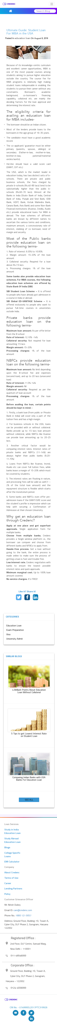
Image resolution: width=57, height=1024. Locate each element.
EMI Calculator (11, 861)
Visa (8, 634)
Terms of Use (11, 878)
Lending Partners (13, 888)
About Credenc (11, 872)
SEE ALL (29, 799)
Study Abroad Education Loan (12, 840)
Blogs (7, 847)
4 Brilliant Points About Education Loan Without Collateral (29, 691)
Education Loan (13, 625)
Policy (7, 894)
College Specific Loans (12, 854)
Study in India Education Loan (12, 831)
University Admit (14, 638)
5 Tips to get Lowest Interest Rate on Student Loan (29, 735)
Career (7, 883)
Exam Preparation (15, 630)
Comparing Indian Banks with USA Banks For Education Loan (28, 779)
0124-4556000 (18, 987)
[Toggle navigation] (52, 4)
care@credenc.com (22, 910)
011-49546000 (18, 955)
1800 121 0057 (23, 915)
